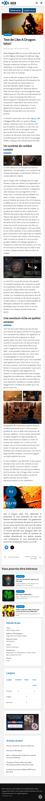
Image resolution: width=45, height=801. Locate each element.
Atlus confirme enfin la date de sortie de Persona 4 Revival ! (27, 610)
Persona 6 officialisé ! (24, 594)
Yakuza (33, 118)
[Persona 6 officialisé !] (8, 595)
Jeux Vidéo (8, 34)
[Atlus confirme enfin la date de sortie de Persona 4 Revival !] (8, 610)
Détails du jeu (15, 10)
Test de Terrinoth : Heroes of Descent (27, 580)
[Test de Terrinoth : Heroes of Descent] (8, 580)
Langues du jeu (29, 10)
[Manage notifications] (40, 797)
